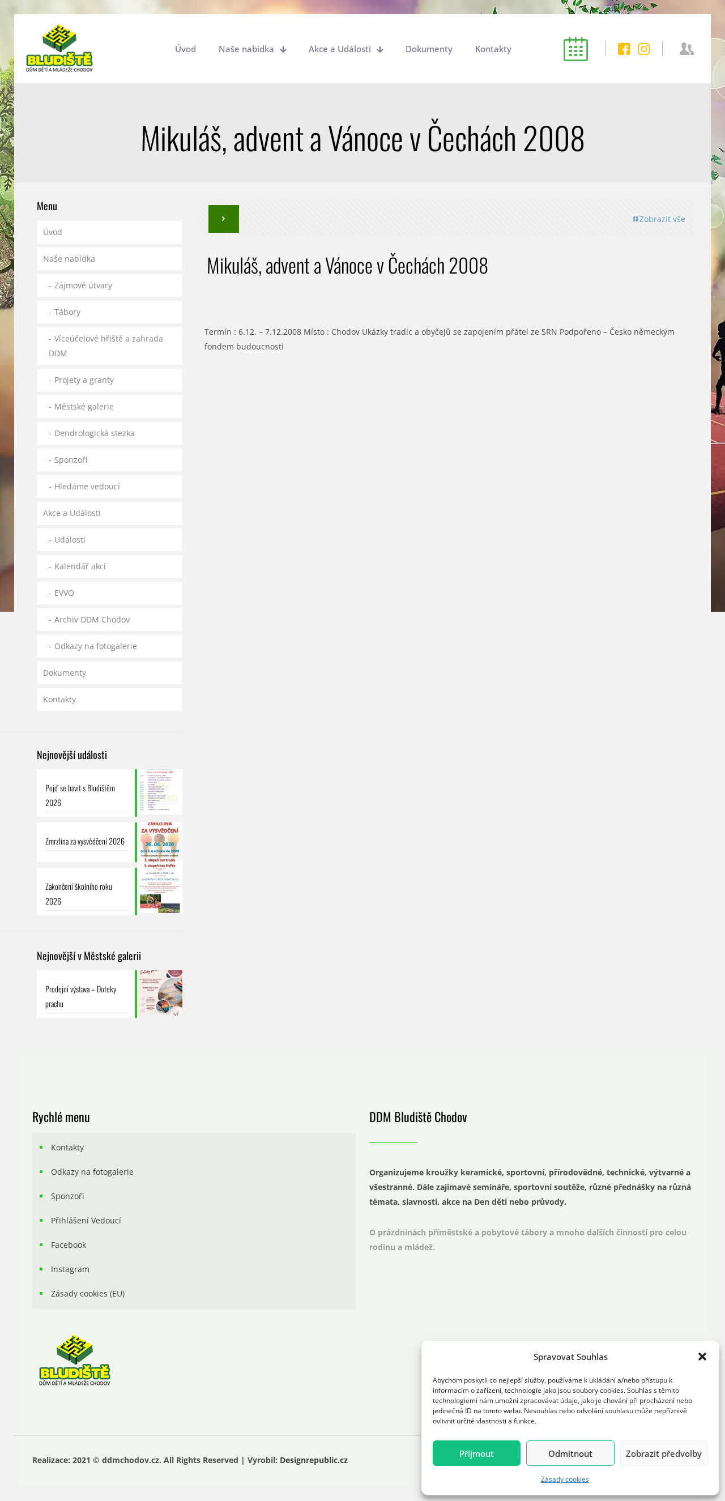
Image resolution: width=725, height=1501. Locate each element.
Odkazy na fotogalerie (95, 646)
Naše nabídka (69, 258)
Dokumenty (64, 672)
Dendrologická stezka (94, 433)
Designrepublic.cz (314, 1460)
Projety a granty (84, 379)
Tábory (67, 311)
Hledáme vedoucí (87, 486)
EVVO (64, 592)
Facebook (68, 1244)
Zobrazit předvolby (664, 1453)
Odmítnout (570, 1453)
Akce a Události (72, 513)
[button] (702, 1356)
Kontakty (59, 699)
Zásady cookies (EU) (88, 1293)
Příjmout (476, 1453)
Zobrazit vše (662, 219)
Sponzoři (71, 459)
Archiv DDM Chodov (92, 619)
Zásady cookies (565, 1479)
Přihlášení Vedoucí (86, 1220)
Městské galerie (84, 406)
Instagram (70, 1269)
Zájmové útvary (83, 285)
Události (70, 539)
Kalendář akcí (80, 566)
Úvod (52, 232)
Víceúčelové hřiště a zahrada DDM (106, 346)
